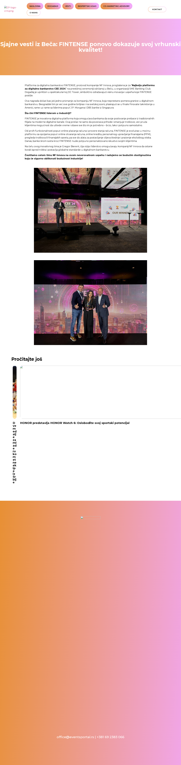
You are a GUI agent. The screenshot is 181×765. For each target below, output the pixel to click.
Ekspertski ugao (87, 6)
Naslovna (35, 6)
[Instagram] (167, 9)
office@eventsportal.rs (75, 737)
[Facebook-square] (163, 9)
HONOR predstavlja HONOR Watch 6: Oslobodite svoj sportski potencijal (75, 423)
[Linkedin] (171, 9)
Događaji (53, 6)
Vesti (68, 6)
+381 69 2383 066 (110, 737)
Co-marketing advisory (116, 6)
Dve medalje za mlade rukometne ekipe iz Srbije (15, 452)
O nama (34, 12)
